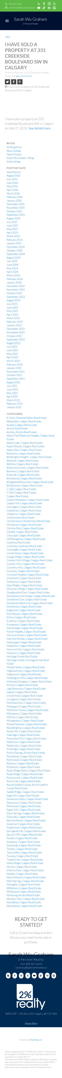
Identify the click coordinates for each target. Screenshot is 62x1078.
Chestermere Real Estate (20, 517)
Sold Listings (13, 161)
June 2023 (12, 307)
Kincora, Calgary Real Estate (22, 684)
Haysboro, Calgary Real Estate (23, 653)
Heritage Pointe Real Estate (22, 656)
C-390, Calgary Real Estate (21, 492)
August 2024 (13, 257)
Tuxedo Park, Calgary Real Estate (25, 859)
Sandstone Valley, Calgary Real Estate (27, 799)
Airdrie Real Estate (17, 428)
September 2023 (16, 296)
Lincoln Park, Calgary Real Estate (25, 695)
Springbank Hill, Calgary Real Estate (26, 831)
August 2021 (13, 382)
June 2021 (12, 389)
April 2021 (12, 396)
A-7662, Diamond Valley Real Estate (26, 417)
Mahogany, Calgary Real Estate (24, 706)
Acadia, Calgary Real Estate (22, 425)
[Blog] (8, 975)
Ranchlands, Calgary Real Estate (24, 756)
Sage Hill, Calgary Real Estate (23, 795)
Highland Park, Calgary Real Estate (26, 670)
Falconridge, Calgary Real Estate (25, 627)
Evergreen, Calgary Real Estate (24, 624)
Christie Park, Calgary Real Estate (25, 528)
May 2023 (12, 311)
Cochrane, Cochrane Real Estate (24, 546)
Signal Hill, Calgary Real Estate (24, 809)
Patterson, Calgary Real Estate (23, 742)
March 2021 (13, 400)
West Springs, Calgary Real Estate (25, 881)
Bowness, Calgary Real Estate (23, 471)
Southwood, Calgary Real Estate (24, 827)
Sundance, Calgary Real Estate (23, 841)
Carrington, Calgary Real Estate (24, 506)
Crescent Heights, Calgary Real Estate (28, 574)
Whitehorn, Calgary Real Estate (24, 888)
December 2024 (16, 246)
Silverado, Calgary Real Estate (23, 816)
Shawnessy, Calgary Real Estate (24, 802)
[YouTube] (34, 975)
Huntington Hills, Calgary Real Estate (27, 677)
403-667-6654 (15, 4)
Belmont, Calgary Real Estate (23, 460)
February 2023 (15, 321)
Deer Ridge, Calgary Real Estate (24, 585)
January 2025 (14, 243)
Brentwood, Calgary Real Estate (24, 478)
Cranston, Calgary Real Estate (23, 570)
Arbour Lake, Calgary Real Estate (25, 442)
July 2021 (12, 385)
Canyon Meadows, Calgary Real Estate (28, 499)
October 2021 (14, 375)
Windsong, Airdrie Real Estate (23, 895)
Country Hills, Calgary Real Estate (25, 563)
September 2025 (16, 214)
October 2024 (14, 250)
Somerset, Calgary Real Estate (23, 824)
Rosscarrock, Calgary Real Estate (25, 777)
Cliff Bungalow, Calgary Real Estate (26, 539)
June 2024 (12, 264)
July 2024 (12, 261)
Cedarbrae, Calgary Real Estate (24, 510)
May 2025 (12, 229)
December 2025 (16, 204)
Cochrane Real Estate (18, 542)
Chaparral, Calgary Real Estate (23, 513)
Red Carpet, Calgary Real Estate (24, 759)
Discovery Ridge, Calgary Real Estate (27, 588)
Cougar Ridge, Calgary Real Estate (25, 556)
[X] (27, 975)
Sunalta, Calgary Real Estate (22, 838)
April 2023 (12, 314)
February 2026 (15, 196)
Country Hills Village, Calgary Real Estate (29, 560)
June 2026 (12, 182)
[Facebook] (14, 975)
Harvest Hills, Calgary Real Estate (25, 649)
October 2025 (14, 211)
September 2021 (16, 378)
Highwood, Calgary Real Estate (24, 674)
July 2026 (12, 179)
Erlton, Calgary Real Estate (21, 617)
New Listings (14, 150)
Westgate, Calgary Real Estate (23, 884)
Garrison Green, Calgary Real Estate (27, 635)
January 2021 (14, 407)
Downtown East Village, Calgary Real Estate (31, 596)
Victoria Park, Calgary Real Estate (25, 870)
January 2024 (14, 282)
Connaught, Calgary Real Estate (24, 549)
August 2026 (13, 175)
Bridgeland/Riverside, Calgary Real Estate (30, 482)
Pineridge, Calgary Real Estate (23, 749)
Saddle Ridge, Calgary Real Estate (25, 791)
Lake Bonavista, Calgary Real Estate (26, 688)
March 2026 (13, 193)
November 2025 (16, 207)
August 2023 (13, 300)
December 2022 (16, 328)
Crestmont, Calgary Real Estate (24, 578)
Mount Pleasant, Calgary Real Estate (27, 724)
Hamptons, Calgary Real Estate (24, 645)
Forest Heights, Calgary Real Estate (26, 631)
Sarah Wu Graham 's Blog (20, 157)
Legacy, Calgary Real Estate (22, 692)
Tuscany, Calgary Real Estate (22, 856)
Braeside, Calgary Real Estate (23, 474)
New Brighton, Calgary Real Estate (26, 727)
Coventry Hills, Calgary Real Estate (26, 567)
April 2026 (12, 189)
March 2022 (13, 360)
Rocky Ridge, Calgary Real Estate (25, 774)
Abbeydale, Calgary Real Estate (24, 421)
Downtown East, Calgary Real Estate (27, 599)
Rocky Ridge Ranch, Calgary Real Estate (28, 770)
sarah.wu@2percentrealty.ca (22, 7)
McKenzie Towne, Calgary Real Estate (27, 710)
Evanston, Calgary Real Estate (23, 620)
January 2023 (14, 325)
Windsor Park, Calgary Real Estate (25, 898)
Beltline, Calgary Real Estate (22, 464)
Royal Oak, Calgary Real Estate (24, 781)
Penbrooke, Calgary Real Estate (24, 745)
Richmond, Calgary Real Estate (23, 767)
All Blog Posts (14, 147)
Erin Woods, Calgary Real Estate (24, 613)
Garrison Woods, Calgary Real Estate (27, 638)
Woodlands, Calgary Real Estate (24, 905)
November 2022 (16, 332)
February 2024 (15, 279)
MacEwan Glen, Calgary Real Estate (26, 702)
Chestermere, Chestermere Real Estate (28, 521)
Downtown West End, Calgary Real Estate (30, 603)
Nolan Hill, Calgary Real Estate (24, 731)
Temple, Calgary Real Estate (22, 848)
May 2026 (12, 186)
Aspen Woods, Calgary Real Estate (26, 446)
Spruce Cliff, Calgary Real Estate (24, 834)
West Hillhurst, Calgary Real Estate (26, 877)
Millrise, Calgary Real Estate (22, 717)
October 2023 (14, 293)
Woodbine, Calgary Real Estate (24, 902)
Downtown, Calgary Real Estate (24, 606)
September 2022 (16, 339)
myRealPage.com (35, 1040)
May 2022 (12, 353)
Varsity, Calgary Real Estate (22, 866)
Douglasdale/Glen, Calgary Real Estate (28, 592)
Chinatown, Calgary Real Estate (24, 524)
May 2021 (12, 393)
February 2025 (15, 239)
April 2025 (12, 232)
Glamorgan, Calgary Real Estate (24, 642)
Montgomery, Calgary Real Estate (25, 720)
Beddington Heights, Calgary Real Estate (29, 456)
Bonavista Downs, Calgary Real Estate (28, 467)
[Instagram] (21, 975)
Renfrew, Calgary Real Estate (23, 763)
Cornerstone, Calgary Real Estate (25, 553)
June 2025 (12, 225)
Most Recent (14, 172)
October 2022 (14, 336)
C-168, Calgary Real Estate (21, 489)
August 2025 (13, 218)
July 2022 (12, 346)
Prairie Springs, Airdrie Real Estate (26, 752)
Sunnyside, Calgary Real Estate (24, 845)
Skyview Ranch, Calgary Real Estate (26, 820)
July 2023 (12, 303)
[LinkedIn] (47, 975)
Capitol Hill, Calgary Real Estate (24, 503)
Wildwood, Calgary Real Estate (24, 891)
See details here (40, 128)
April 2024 (12, 271)
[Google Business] (53, 975)
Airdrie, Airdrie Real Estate (22, 432)
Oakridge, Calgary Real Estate (23, 734)
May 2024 (12, 268)
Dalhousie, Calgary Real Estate (24, 581)
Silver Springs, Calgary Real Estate (25, 813)
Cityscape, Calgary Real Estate (23, 535)
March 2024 (13, 275)
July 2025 (12, 222)
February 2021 (15, 403)
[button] (13, 4)
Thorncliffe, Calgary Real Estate (24, 852)
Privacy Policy (31, 1023)
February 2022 (15, 364)
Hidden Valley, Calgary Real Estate (26, 667)
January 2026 (14, 200)
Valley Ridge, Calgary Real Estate (25, 863)
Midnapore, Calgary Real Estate (24, 713)
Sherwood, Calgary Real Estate (24, 806)
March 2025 (13, 236)
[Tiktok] (40, 975)
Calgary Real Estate (23, 76)
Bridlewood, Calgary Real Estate (25, 485)
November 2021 (16, 371)
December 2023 (16, 286)
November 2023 (16, 289)
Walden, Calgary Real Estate (22, 873)
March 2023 (13, 318)
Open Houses (14, 154)
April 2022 (12, 357)
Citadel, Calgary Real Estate (22, 531)
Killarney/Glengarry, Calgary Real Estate (29, 681)
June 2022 (12, 350)
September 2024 (16, 254)
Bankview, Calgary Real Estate (23, 453)
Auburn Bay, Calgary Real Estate (24, 449)
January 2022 (14, 368)
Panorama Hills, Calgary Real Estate (26, 738)
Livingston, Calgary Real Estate (24, 699)
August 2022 (13, 343)
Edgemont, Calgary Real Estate (24, 610)
